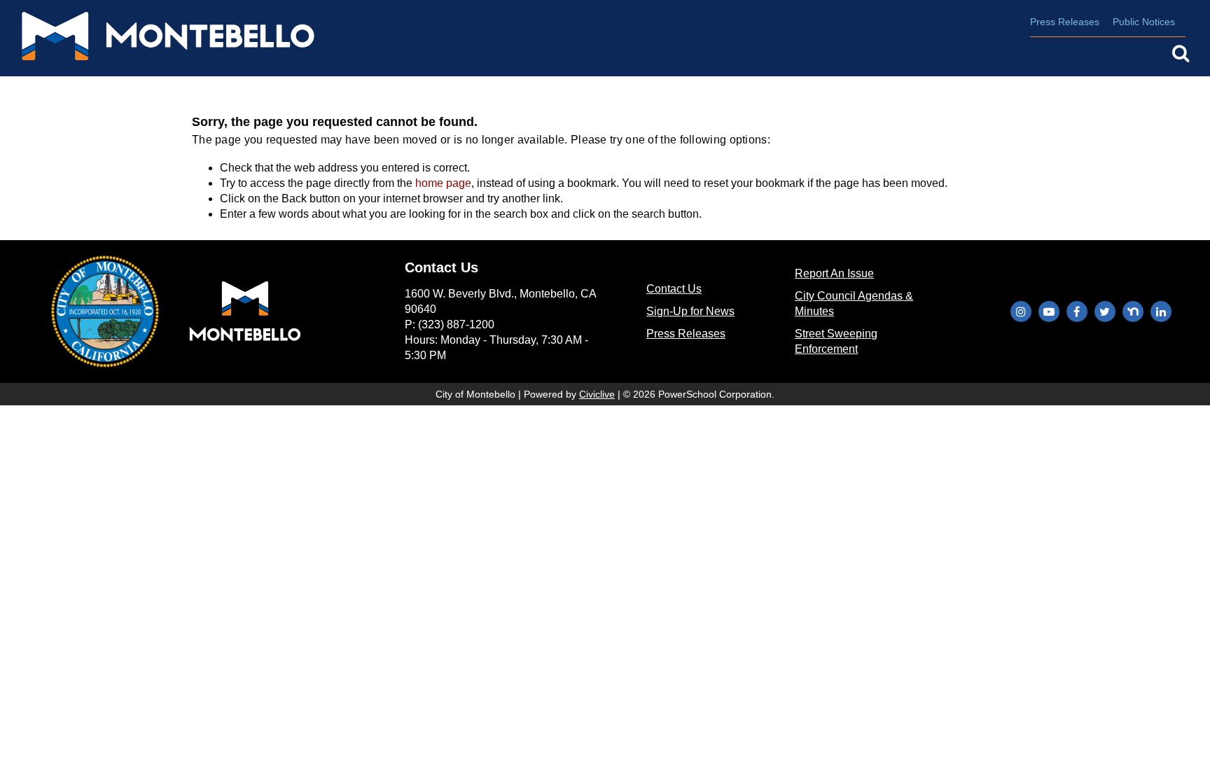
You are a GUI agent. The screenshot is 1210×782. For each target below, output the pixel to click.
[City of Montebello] (154, 38)
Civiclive (597, 394)
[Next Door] (1132, 311)
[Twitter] (1104, 311)
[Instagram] (1020, 311)
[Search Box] (1180, 53)
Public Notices (1144, 21)
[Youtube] (1048, 311)
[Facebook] (1076, 311)
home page (443, 183)
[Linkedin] (1160, 311)
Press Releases (1064, 21)
